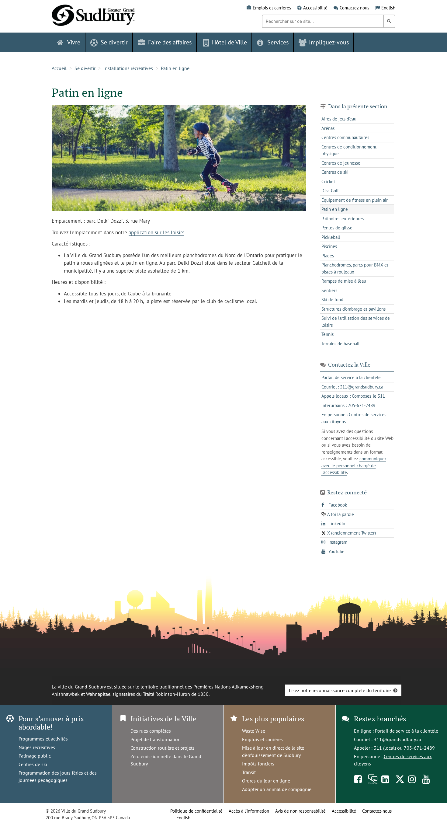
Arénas (327, 128)
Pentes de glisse (336, 228)
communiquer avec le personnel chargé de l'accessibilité (353, 465)
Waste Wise (253, 731)
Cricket (328, 181)
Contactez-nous (354, 8)
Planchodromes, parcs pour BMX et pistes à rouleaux (354, 268)
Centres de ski (334, 172)
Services (278, 42)
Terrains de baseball (340, 344)
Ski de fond (332, 299)
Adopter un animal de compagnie (276, 789)
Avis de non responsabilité (300, 811)
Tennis (327, 334)
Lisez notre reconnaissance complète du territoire (340, 690)
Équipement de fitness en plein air (354, 200)
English (388, 8)
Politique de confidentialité (196, 811)
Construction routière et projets (162, 748)
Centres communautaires (345, 137)
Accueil (59, 68)
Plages (327, 256)
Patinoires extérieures (342, 218)
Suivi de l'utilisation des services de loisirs (355, 321)
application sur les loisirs (156, 232)
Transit (249, 772)
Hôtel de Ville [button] (229, 42)
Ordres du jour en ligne (266, 781)
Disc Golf (330, 190)
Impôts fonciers (258, 764)
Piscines (329, 246)
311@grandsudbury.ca (397, 739)
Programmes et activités (43, 739)
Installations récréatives (128, 68)
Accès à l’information (249, 811)
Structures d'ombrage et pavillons (353, 309)
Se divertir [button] (114, 42)
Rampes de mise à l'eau (343, 281)
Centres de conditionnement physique (348, 150)
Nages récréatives (37, 747)
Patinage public (35, 756)
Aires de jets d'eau (338, 119)
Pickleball (330, 237)
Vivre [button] (73, 42)
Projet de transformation (155, 739)
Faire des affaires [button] (170, 42)
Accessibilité (315, 8)
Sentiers (329, 290)
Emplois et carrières (272, 8)
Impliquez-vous (329, 42)
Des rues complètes (150, 731)
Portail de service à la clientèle (406, 731)
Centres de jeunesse (340, 163)
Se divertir (84, 68)
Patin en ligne (175, 68)
